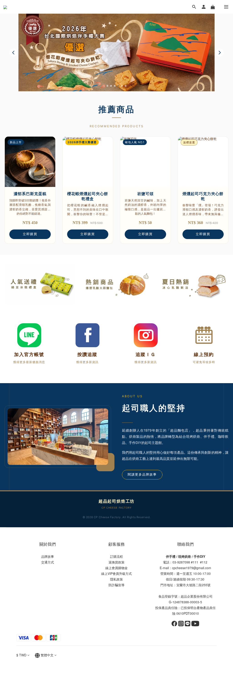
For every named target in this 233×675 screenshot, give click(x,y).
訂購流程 (116, 556)
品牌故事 (47, 556)
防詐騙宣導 (116, 585)
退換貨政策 (116, 562)
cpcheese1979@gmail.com (191, 567)
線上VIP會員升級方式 (116, 573)
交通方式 (47, 562)
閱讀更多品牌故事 (142, 474)
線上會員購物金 (116, 567)
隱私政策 (116, 579)
